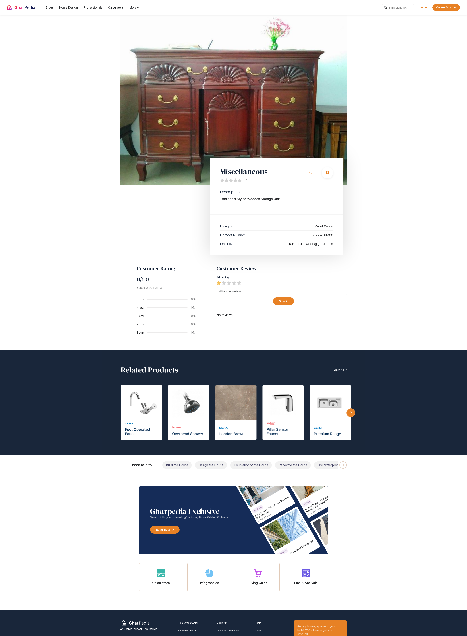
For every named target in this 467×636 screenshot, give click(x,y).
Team (258, 623)
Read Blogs (163, 529)
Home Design (68, 7)
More (133, 7)
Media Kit (222, 623)
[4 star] (234, 283)
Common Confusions (228, 630)
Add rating (223, 277)
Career (258, 630)
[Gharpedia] (135, 623)
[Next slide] (334, 100)
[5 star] (239, 283)
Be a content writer (188, 623)
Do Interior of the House (251, 465)
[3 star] (229, 283)
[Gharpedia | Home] (21, 7)
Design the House (211, 465)
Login (423, 7)
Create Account (446, 7)
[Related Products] (233, 402)
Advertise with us (187, 630)
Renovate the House (293, 465)
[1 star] (219, 283)
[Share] (310, 172)
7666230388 (323, 235)
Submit (283, 301)
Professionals (93, 7)
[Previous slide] (132, 100)
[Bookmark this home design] (327, 172)
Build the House (177, 465)
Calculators (115, 7)
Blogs (49, 7)
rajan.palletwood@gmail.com (311, 244)
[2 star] (224, 283)
